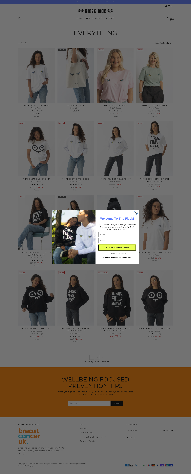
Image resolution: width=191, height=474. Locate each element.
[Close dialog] (136, 213)
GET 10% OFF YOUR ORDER (117, 247)
